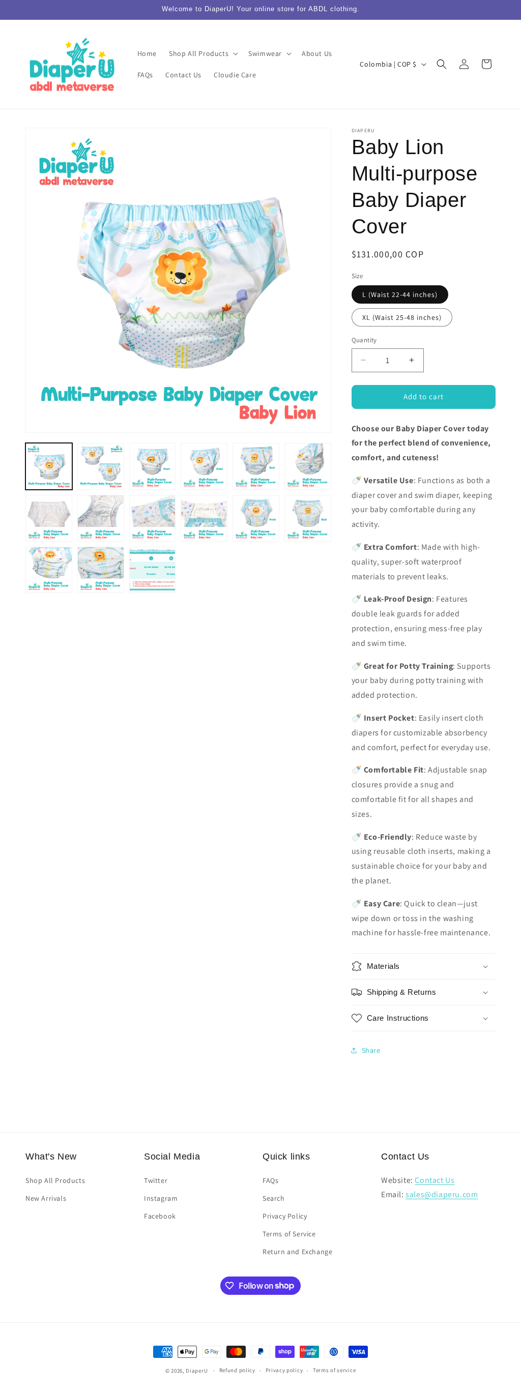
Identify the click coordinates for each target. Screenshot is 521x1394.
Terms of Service (289, 1233)
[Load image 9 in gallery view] (152, 518)
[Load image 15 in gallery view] (152, 570)
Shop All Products (55, 1180)
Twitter (155, 1180)
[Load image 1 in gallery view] (48, 466)
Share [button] (371, 1050)
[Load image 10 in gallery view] (204, 518)
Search (274, 1198)
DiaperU (197, 1370)
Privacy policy (284, 1370)
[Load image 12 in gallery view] (307, 518)
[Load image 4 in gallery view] (204, 466)
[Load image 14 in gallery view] (100, 570)
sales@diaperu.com (442, 1194)
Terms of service (334, 1370)
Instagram (161, 1198)
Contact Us (434, 1180)
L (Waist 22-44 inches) (400, 294)
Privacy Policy (285, 1216)
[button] (202, 53)
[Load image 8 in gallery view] (100, 518)
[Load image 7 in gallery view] (48, 518)
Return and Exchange (297, 1251)
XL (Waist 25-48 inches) (402, 317)
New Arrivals (45, 1198)
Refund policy (237, 1370)
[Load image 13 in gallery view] (48, 570)
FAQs (270, 1180)
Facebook (160, 1216)
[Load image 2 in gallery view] (100, 466)
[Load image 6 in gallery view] (307, 466)
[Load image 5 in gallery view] (256, 466)
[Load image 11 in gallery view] (256, 518)
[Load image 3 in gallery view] (152, 466)
